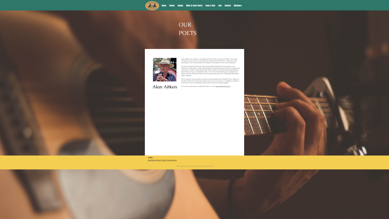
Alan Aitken (164, 87)
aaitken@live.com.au (223, 86)
